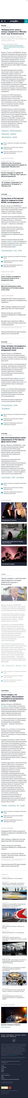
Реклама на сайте (5, 1036)
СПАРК (2, 1066)
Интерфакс (14, 21)
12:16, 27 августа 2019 (6, 27)
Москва (3, 25)
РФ (18, 805)
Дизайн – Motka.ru (5, 1093)
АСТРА (2, 1071)
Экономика (5, 690)
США (3, 665)
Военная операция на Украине (10, 1025)
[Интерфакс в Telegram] (5, 1082)
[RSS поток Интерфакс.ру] (9, 1082)
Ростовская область (7, 250)
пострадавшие (5, 408)
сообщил (22, 59)
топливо (22, 805)
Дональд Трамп (10, 665)
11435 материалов (6, 1027)
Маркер (2, 1070)
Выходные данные (5, 1092)
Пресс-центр (18, 1035)
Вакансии (24, 1035)
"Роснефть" (4, 706)
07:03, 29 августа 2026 (6, 195)
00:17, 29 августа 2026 (6, 692)
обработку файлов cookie (12, 1055)
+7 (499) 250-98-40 (9, 1058)
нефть (24, 665)
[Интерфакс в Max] (11, 1082)
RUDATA (2, 1078)
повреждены (16, 245)
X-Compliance (3, 1067)
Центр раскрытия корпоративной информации (10, 1079)
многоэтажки (20, 477)
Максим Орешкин (6, 137)
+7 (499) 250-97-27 (20, 1058)
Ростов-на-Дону (6, 477)
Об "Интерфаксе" (10, 1035)
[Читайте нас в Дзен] (2, 1082)
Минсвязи (13, 134)
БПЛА (20, 250)
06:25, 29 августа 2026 (6, 435)
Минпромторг (5, 134)
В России (4, 194)
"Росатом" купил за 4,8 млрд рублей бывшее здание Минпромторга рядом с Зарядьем (14, 47)
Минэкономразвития (15, 130)
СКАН (2, 1076)
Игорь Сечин (12, 805)
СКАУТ (2, 1068)
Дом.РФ (15, 137)
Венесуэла (18, 665)
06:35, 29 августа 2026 (6, 343)
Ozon (15, 250)
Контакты (3, 1035)
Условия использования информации (9, 1090)
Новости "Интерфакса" (5, 1075)
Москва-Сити (5, 130)
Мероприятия (13, 1036)
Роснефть (4, 805)
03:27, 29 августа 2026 (6, 575)
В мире (3, 574)
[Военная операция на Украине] (14, 1023)
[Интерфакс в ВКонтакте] (7, 1082)
